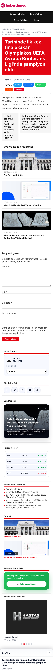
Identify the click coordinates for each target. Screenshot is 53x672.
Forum (36, 20)
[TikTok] (37, 390)
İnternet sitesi (9, 313)
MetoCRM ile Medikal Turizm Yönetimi (22, 492)
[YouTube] (30, 390)
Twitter (17, 85)
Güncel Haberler (17, 14)
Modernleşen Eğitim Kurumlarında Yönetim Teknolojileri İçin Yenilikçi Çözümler (24, 506)
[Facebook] (7, 390)
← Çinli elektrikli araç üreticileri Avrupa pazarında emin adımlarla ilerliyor (9, 127)
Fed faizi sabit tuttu (14, 489)
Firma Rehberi (36, 14)
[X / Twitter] (14, 390)
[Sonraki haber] (44, 408)
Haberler (5, 29)
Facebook (28, 85)
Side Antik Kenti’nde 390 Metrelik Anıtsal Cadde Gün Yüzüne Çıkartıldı (26, 496)
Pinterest (19, 90)
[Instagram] (22, 390)
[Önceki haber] (39, 408)
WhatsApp (40, 85)
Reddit (9, 90)
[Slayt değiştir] (21, 644)
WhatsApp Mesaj (26, 584)
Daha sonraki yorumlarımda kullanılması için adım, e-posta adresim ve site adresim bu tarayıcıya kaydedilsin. (24, 330)
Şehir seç (11, 366)
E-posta (7, 302)
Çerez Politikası (21, 20)
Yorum (6, 266)
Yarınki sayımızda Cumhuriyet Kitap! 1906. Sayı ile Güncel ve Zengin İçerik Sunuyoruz (26, 501)
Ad (4, 292)
